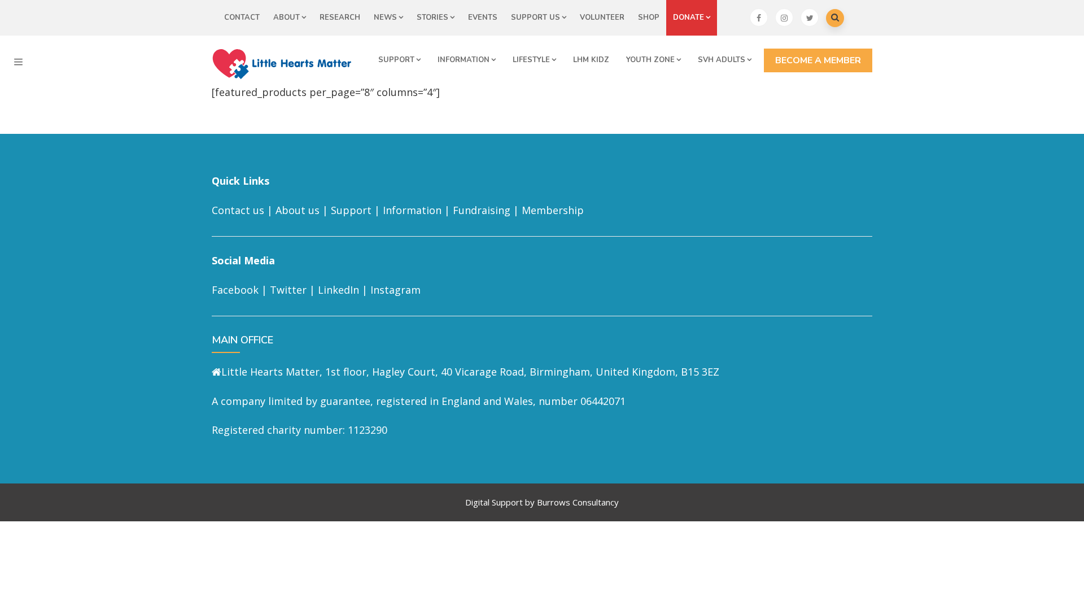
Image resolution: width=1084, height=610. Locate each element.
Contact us (238, 210)
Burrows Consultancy (578, 502)
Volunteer (602, 17)
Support (396, 60)
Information (463, 60)
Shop (648, 17)
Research (340, 17)
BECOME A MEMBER (818, 60)
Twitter (288, 290)
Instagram (395, 290)
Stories (432, 17)
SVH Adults (721, 60)
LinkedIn (338, 290)
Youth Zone (650, 60)
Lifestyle (531, 60)
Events (482, 17)
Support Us (535, 17)
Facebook (235, 290)
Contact (242, 17)
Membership (553, 210)
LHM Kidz (591, 60)
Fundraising (481, 210)
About (286, 17)
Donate (688, 17)
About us (298, 210)
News (385, 17)
